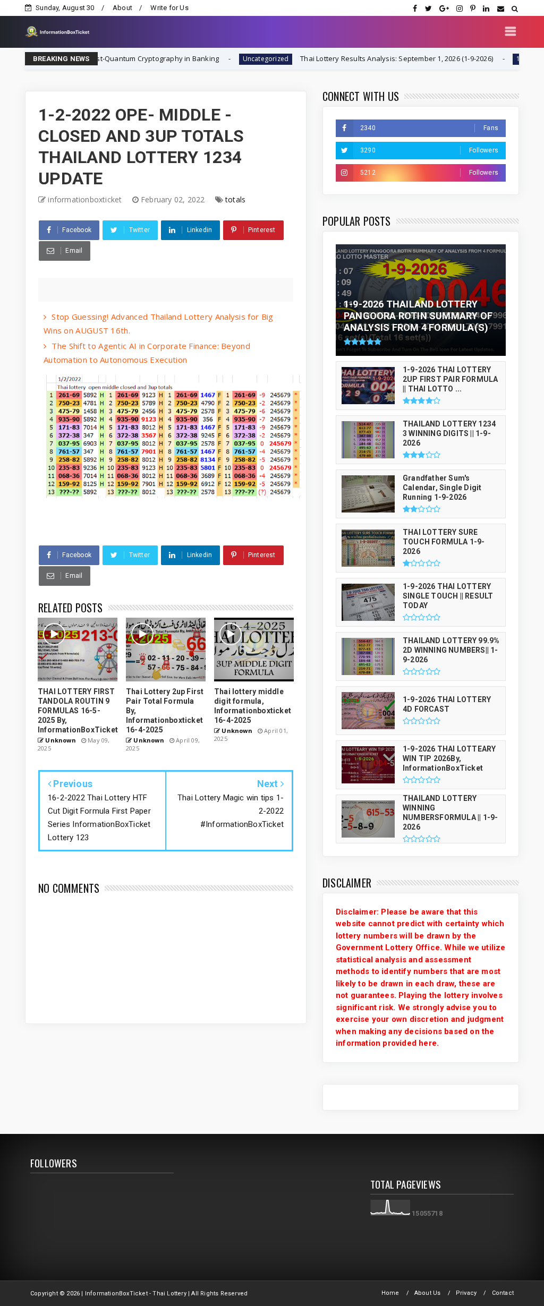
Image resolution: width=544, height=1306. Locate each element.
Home (390, 1293)
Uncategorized (226, 58)
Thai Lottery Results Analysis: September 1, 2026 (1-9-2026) (357, 58)
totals (235, 199)
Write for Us (169, 8)
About (122, 8)
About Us (427, 1293)
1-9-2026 (491, 58)
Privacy (466, 1293)
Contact (503, 1293)
